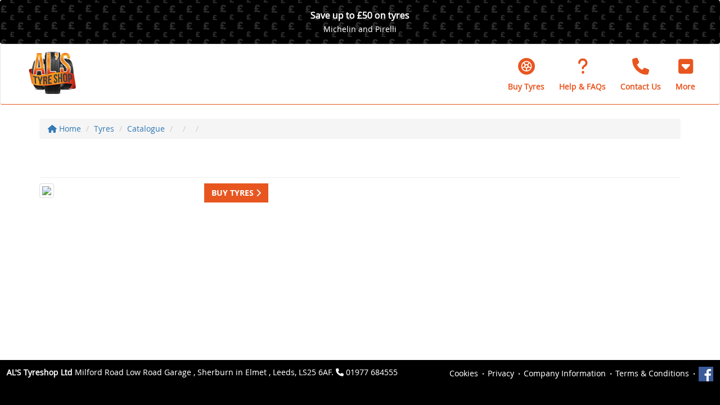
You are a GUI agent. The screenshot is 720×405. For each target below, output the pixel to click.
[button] (685, 74)
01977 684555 (372, 372)
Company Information (565, 373)
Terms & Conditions (652, 373)
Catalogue (146, 128)
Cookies (463, 373)
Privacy (501, 373)
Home (69, 128)
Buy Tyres (234, 192)
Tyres (104, 128)
